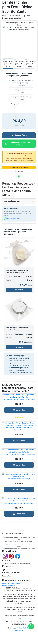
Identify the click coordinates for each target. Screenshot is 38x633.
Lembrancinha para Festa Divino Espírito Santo (19, 454)
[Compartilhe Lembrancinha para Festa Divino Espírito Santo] (19, 176)
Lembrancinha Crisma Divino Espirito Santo (19, 503)
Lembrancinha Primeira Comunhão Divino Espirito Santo (19, 429)
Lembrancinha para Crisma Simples (19, 479)
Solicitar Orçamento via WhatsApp (20, 143)
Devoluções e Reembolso (11, 583)
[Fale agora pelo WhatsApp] (31, 626)
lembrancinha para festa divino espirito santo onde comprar (19, 548)
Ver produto (19, 289)
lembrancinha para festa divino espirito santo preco (19, 542)
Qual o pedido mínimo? (12, 201)
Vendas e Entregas (8, 586)
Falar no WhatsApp (13, 218)
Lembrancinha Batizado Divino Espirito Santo (19, 399)
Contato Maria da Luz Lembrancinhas (17, 564)
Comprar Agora (21, 135)
